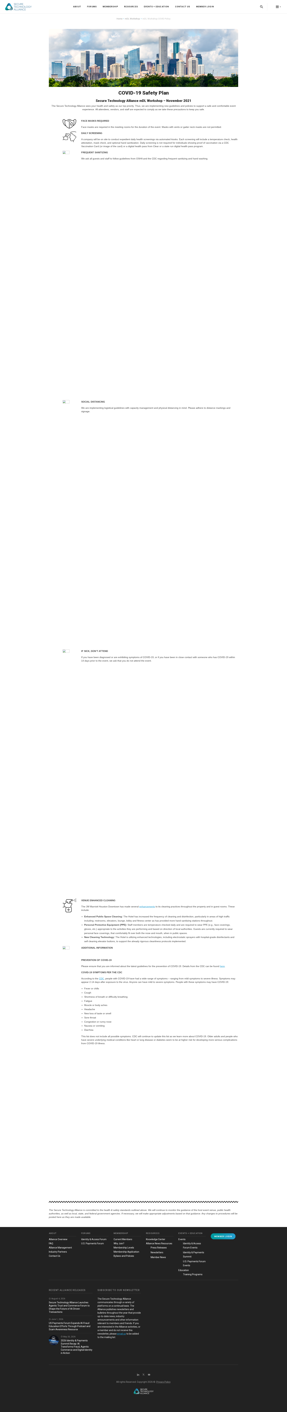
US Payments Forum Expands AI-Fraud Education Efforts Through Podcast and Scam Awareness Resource (69, 1326)
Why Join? (119, 1243)
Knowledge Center (155, 1239)
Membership (110, 6)
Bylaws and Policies (124, 1256)
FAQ (51, 1243)
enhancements (147, 906)
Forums (92, 6)
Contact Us (182, 6)
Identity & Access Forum (93, 1239)
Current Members (123, 1239)
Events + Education (156, 6)
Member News (158, 1257)
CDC (101, 978)
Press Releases (159, 1247)
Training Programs (192, 1274)
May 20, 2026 (69, 1337)
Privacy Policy (163, 1382)
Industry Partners (58, 1251)
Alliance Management (60, 1247)
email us (121, 1333)
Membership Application (126, 1251)
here (222, 966)
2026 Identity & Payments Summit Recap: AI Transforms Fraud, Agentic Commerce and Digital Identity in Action (76, 1346)
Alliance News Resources (159, 1243)
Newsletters (157, 1252)
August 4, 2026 (58, 1298)
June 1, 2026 (57, 1319)
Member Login (205, 6)
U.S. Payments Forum (92, 1243)
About (77, 6)
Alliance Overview (58, 1239)
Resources (131, 6)
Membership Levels (124, 1247)
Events (182, 1239)
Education (183, 1270)
